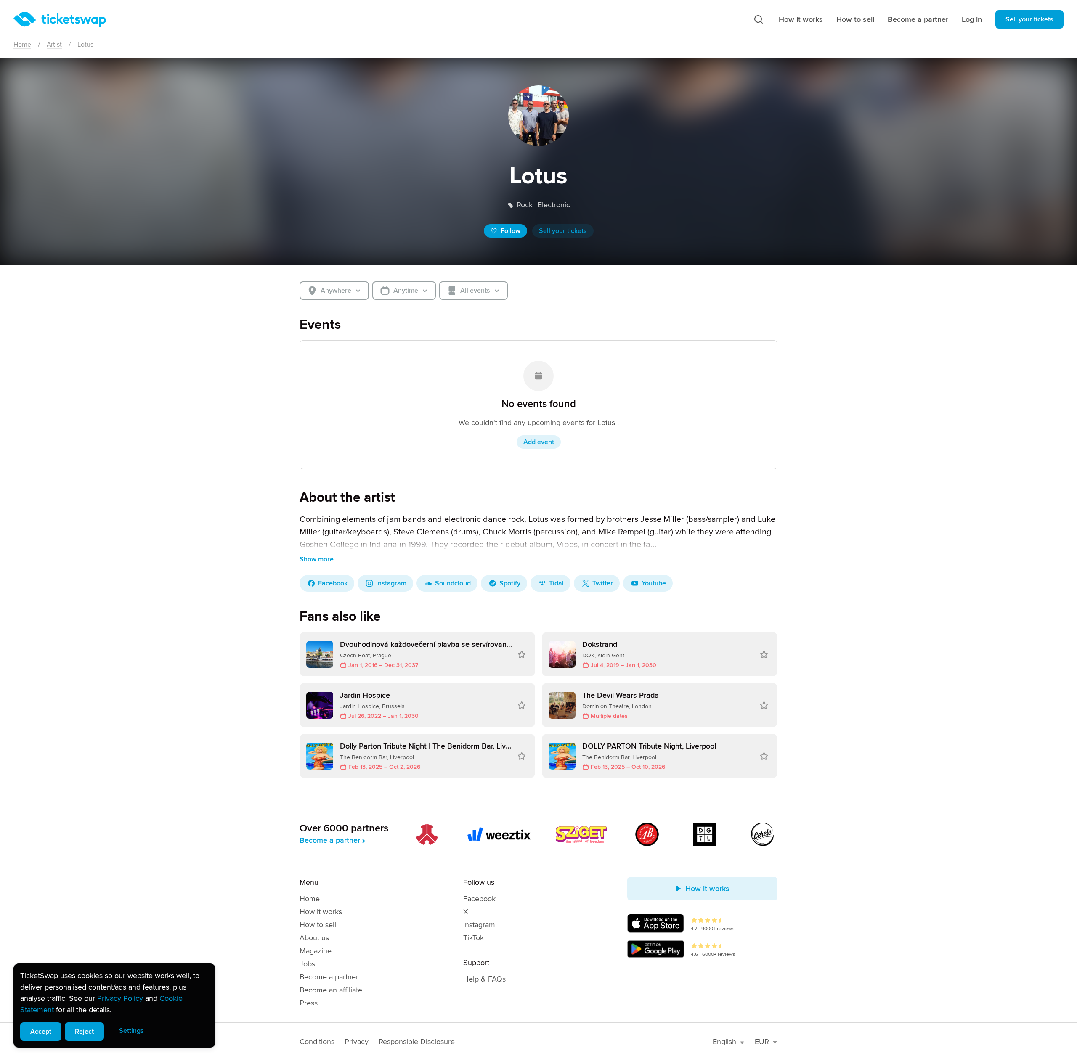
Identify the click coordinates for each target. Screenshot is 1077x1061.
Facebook (479, 898)
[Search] (758, 19)
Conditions (317, 1041)
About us (314, 937)
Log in (972, 19)
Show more (317, 559)
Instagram (479, 924)
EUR (762, 1041)
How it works (801, 19)
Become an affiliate (331, 990)
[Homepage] (59, 19)
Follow (510, 231)
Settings (131, 1031)
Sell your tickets (1029, 19)
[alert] (114, 1005)
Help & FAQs (484, 979)
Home (22, 44)
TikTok (473, 937)
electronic (554, 204)
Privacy (357, 1041)
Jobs (307, 963)
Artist (54, 44)
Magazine (316, 950)
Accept (40, 1031)
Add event (538, 442)
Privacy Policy (120, 998)
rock (525, 204)
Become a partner (918, 19)
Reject (84, 1031)
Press (309, 1003)
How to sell (855, 19)
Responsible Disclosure (417, 1041)
